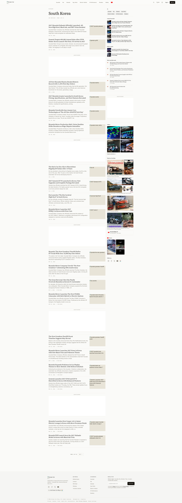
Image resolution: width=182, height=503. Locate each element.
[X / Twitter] (114, 261)
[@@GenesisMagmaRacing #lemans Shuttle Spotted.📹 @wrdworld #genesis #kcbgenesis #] (120, 247)
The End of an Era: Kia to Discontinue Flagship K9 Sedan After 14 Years (62, 168)
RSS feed (75, 483)
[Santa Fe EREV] (127, 145)
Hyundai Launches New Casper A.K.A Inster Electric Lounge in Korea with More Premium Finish (68, 422)
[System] (162, 2)
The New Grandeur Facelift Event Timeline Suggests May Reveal (61, 337)
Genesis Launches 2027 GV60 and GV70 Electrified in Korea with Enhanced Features (65, 380)
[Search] (153, 2)
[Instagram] (108, 261)
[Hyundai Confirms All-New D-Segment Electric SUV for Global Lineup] (113, 132)
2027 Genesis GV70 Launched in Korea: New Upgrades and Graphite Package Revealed (64, 182)
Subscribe (131, 483)
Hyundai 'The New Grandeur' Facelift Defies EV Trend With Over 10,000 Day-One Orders (64, 252)
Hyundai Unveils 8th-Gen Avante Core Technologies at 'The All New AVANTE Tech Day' (66, 111)
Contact (75, 481)
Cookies (54, 501)
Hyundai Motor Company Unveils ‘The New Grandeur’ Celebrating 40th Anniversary (64, 267)
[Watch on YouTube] (111, 2)
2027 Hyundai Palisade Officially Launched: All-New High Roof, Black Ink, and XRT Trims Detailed (67, 26)
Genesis (68, 2)
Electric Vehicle (83, 2)
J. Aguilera (83, 499)
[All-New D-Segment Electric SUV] (127, 132)
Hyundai (58, 2)
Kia (63, 2)
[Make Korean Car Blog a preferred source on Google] (120, 261)
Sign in (166, 2)
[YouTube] (117, 261)
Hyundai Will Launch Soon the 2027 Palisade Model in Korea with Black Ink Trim (65, 436)
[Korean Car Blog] (11, 2)
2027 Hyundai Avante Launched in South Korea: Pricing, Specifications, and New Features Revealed (67, 97)
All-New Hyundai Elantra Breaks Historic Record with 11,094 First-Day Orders (63, 83)
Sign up (172, 2)
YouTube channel (77, 488)
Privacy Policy (126, 486)
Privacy (49, 501)
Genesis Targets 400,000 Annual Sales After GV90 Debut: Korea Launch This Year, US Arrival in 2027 (67, 40)
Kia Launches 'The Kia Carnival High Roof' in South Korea (60, 196)
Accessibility (71, 501)
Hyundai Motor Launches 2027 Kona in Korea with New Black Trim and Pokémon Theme (65, 351)
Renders (101, 2)
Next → (80, 454)
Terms (114, 486)
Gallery (107, 2)
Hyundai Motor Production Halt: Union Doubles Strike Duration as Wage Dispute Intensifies (66, 125)
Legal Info (64, 501)
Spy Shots (75, 2)
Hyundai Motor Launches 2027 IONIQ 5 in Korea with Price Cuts (60, 210)
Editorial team (76, 479)
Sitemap (75, 486)
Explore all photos (111, 154)
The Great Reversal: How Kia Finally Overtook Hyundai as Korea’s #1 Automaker (64, 281)
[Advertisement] (77, 67)
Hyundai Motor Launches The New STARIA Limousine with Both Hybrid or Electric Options (66, 295)
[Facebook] (111, 261)
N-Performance (93, 2)
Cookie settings (92, 501)
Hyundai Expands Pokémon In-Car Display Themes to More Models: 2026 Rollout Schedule (66, 366)
